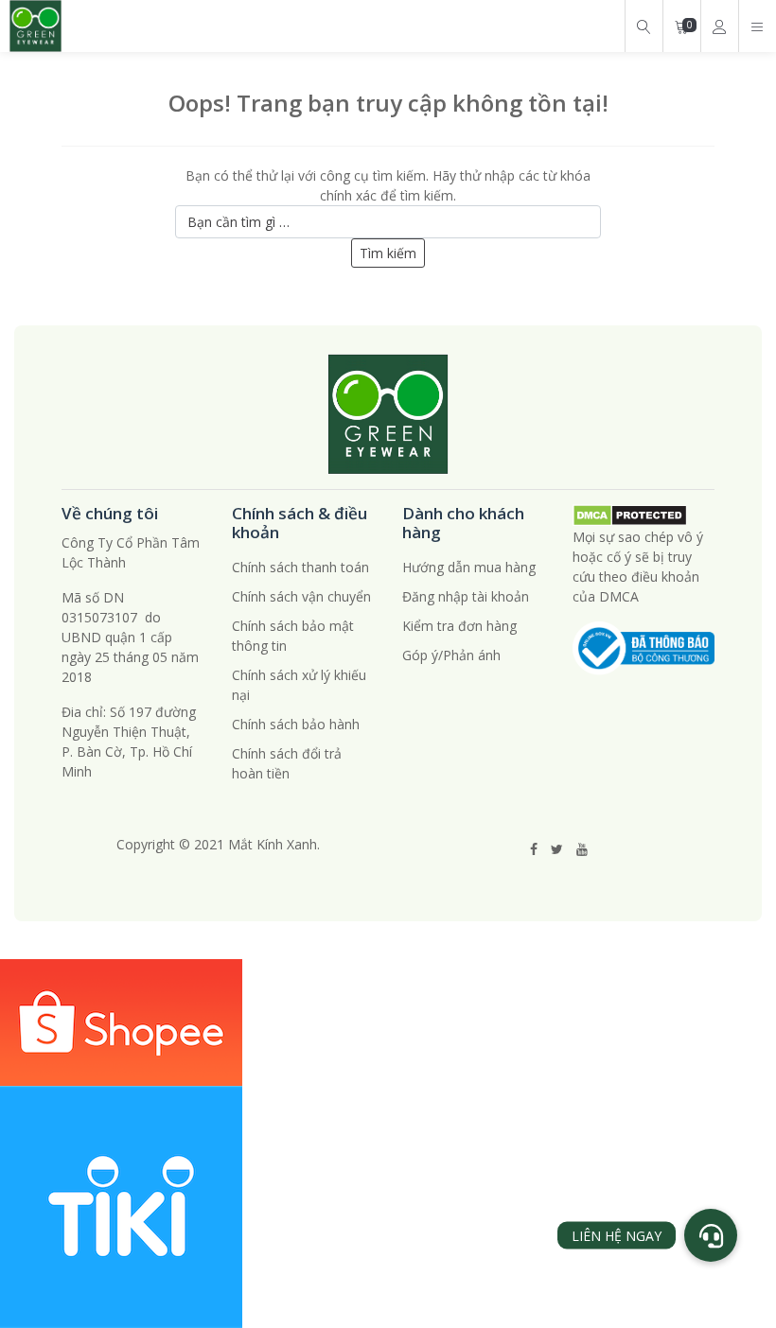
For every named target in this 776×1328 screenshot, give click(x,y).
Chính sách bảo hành (296, 724)
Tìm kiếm (388, 253)
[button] (710, 1235)
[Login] (719, 26)
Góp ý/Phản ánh (451, 655)
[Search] (643, 26)
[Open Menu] (757, 26)
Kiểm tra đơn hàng (459, 626)
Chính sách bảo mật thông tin (293, 636)
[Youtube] (582, 849)
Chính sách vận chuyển (301, 596)
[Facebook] (533, 849)
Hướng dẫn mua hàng (469, 567)
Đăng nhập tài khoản (465, 596)
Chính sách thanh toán (300, 567)
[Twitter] (557, 849)
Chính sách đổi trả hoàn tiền (287, 763)
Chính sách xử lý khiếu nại (299, 685)
